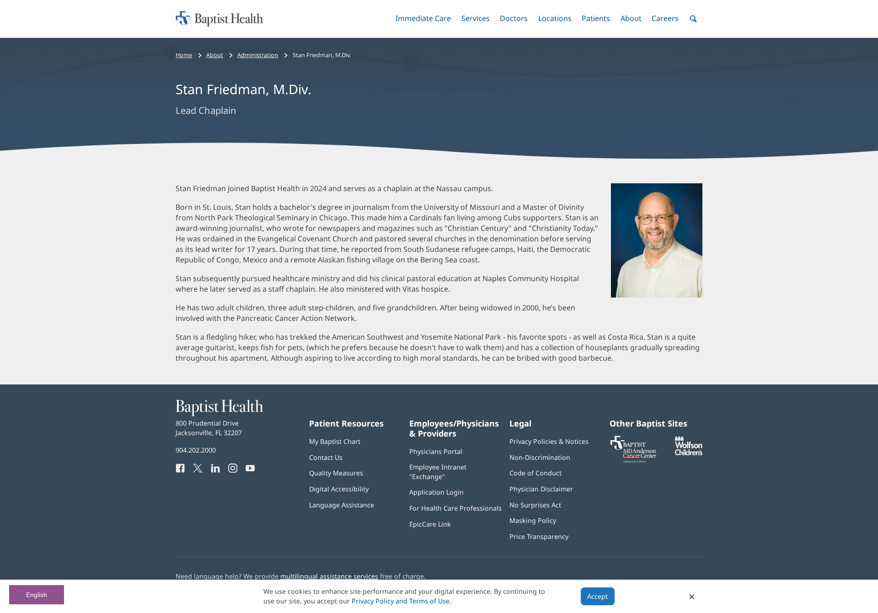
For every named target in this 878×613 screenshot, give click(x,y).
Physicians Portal (435, 451)
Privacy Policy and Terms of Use (401, 601)
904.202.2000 (196, 450)
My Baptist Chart (334, 441)
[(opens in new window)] (688, 452)
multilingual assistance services (329, 576)
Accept (597, 596)
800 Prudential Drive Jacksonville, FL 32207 (209, 428)
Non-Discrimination (539, 457)
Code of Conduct (535, 473)
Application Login (436, 492)
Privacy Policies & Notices (549, 441)
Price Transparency (538, 536)
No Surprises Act (535, 505)
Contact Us (326, 457)
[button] (423, 18)
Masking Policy (532, 520)
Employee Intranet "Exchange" (437, 471)
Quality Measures (336, 473)
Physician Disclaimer (541, 489)
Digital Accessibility (339, 489)
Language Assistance (341, 505)
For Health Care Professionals (455, 508)
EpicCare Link (430, 524)
